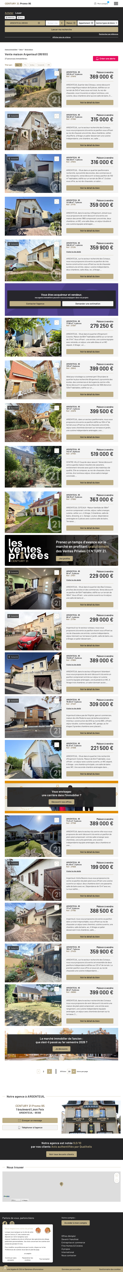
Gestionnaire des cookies (110, 1269)
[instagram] (12, 1223)
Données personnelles (71, 1269)
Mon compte (102, 3)
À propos (66, 1249)
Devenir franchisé (70, 1239)
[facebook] (4, 1223)
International (68, 1252)
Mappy (26, 1200)
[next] (49, 1071)
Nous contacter (69, 1255)
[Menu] (116, 3)
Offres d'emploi (69, 1236)
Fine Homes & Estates (72, 1245)
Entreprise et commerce (73, 1242)
